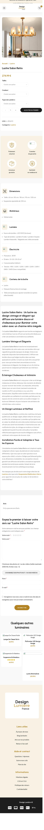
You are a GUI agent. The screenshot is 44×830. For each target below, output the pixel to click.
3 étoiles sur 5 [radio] (17, 535)
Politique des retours (22, 785)
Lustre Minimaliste (32, 674)
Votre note (6, 535)
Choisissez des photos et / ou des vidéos (21, 573)
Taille (4, 80)
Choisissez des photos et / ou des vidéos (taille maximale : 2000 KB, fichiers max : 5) (22, 565)
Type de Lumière (8, 100)
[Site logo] (22, 8)
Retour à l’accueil (22, 744)
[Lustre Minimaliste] (33, 661)
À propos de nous (22, 732)
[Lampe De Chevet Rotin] (11, 635)
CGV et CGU (22, 781)
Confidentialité (22, 789)
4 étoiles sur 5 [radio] (19, 535)
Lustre (12, 63)
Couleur (5, 90)
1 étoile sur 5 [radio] (13, 535)
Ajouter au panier (31, 110)
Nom (4, 578)
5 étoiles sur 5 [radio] (20, 535)
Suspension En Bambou (11, 657)
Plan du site (22, 764)
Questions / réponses (22, 756)
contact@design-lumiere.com (23, 2)
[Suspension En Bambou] (11, 653)
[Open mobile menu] (4, 8)
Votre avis (6, 539)
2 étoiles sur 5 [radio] (15, 535)
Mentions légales (22, 777)
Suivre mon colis (22, 760)
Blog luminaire (22, 736)
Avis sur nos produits (22, 740)
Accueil (4, 63)
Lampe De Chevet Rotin (11, 639)
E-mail (5, 587)
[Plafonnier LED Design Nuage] (33, 636)
